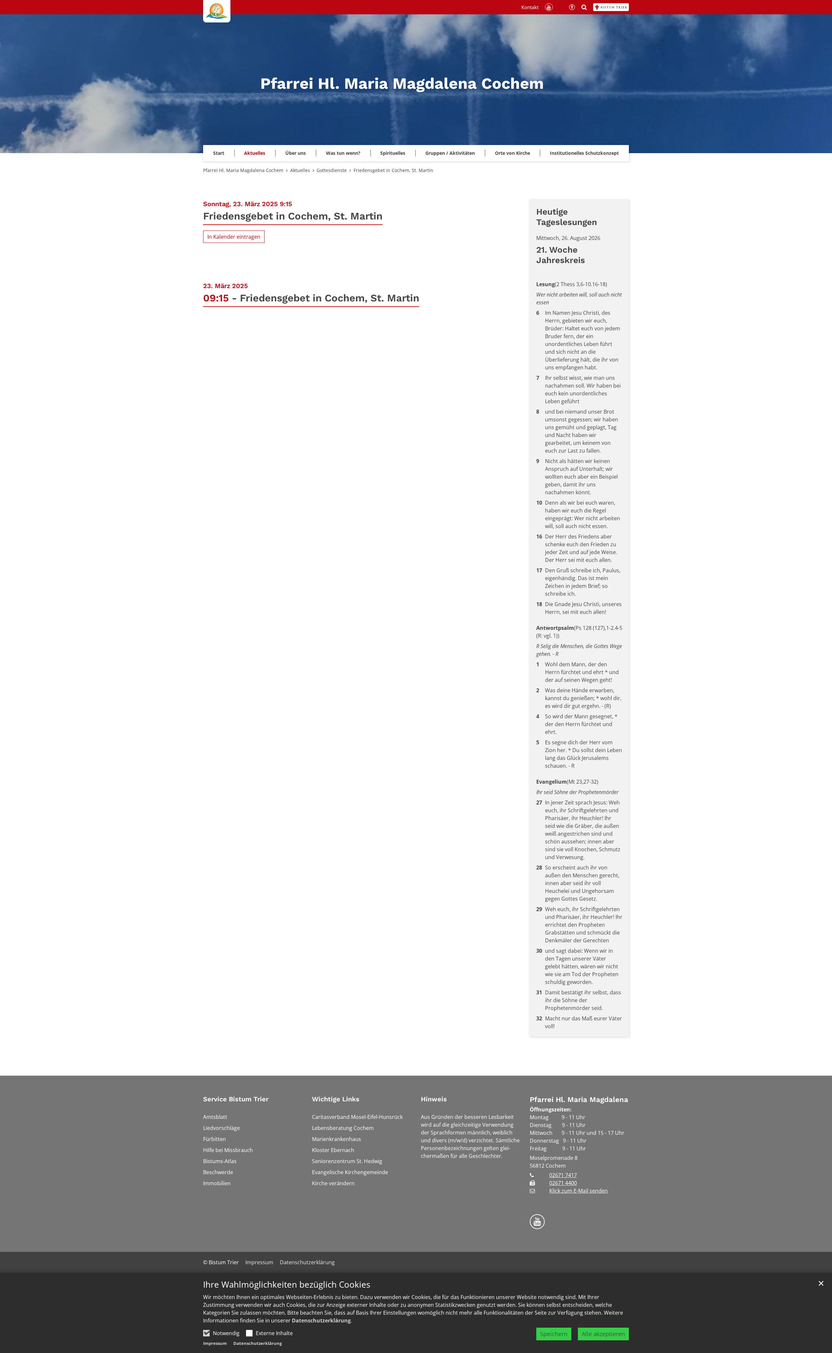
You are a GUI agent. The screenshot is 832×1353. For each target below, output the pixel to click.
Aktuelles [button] (254, 153)
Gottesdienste (332, 170)
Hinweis (434, 1099)
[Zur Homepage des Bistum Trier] (611, 7)
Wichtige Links (335, 1099)
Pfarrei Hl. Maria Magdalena (579, 1099)
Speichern (553, 1334)
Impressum (215, 1343)
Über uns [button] (295, 153)
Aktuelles (300, 170)
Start (218, 153)
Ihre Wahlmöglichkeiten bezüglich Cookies (286, 1284)
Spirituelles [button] (392, 153)
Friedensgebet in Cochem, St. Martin (393, 170)
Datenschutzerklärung (321, 1320)
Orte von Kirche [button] (512, 153)
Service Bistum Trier (235, 1099)
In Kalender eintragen (233, 236)
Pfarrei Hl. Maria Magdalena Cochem (243, 170)
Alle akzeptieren (603, 1334)
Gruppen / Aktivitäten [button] (450, 153)
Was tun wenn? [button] (343, 153)
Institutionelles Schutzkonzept (584, 153)
